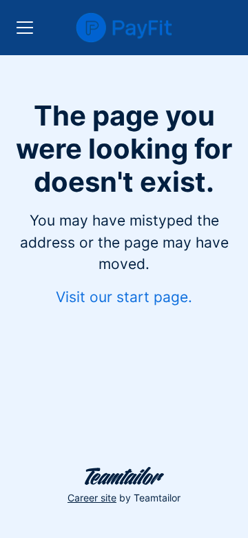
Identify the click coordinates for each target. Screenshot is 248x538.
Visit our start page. (124, 297)
